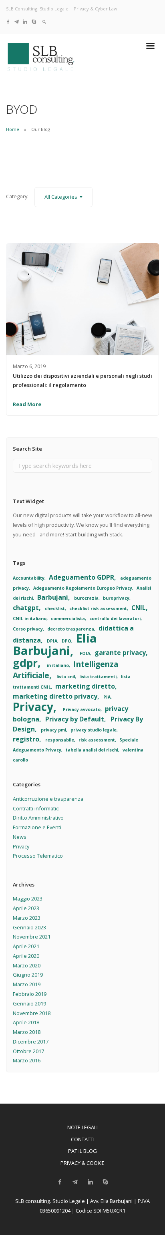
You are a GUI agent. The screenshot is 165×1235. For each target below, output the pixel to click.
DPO (66, 641)
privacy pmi (53, 730)
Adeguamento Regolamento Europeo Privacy (82, 588)
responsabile (59, 740)
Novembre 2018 (31, 1013)
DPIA (52, 641)
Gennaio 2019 (29, 1003)
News (19, 836)
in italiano (58, 665)
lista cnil (65, 676)
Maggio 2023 (27, 898)
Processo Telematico (38, 855)
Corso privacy (28, 629)
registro (26, 739)
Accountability (28, 578)
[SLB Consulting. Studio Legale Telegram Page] (16, 21)
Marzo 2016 (26, 1060)
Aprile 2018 (26, 1022)
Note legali (82, 1127)
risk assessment (96, 740)
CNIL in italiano (29, 618)
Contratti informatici (36, 808)
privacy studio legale (93, 730)
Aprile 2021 (26, 946)
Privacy (33, 706)
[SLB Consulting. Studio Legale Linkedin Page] (25, 21)
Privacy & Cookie (82, 1163)
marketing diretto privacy (55, 696)
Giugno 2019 (28, 974)
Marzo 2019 (26, 984)
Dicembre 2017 (30, 1041)
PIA (107, 697)
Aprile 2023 (26, 908)
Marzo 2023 (26, 917)
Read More (27, 404)
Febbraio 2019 (29, 993)
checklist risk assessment (98, 608)
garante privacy (120, 652)
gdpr (25, 663)
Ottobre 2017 (28, 1051)
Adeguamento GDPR (81, 577)
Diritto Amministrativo (38, 817)
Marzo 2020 (26, 965)
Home (12, 129)
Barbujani (52, 597)
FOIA (85, 653)
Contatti (83, 1139)
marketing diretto (85, 686)
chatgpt (26, 607)
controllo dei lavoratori (115, 618)
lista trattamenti (98, 676)
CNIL (138, 607)
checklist (55, 608)
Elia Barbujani (55, 644)
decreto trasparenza (70, 629)
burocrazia (86, 598)
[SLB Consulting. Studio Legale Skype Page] (34, 21)
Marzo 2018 (26, 1032)
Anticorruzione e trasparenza (48, 798)
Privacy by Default (74, 719)
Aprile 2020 (26, 955)
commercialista (68, 618)
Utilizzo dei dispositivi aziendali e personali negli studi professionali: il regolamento (82, 380)
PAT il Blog (82, 1150)
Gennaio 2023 (29, 927)
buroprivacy (116, 598)
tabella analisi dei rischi (92, 750)
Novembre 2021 (31, 936)
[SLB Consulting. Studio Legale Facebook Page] (8, 21)
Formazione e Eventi (37, 827)
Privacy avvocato (82, 709)
